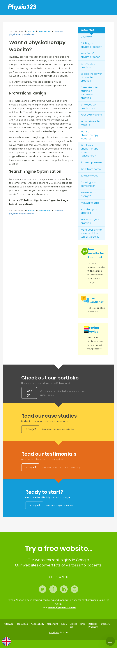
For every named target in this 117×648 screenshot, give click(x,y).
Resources (87, 30)
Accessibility (37, 623)
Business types (89, 175)
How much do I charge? (89, 194)
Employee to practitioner (88, 106)
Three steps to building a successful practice (89, 93)
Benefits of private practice (90, 55)
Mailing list (73, 625)
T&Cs (64, 623)
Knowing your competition (89, 184)
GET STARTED (58, 577)
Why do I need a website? (90, 123)
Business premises (91, 162)
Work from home (91, 169)
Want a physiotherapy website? (89, 135)
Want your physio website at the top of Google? (91, 233)
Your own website (91, 114)
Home (31, 31)
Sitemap (9, 623)
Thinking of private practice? (91, 45)
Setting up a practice (88, 65)
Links (82, 623)
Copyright (52, 623)
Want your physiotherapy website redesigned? (89, 150)
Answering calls (90, 203)
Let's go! (29, 393)
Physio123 (54, 632)
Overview (86, 36)
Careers (105, 623)
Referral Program (93, 625)
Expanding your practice (90, 221)
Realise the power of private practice (91, 77)
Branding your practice (89, 211)
